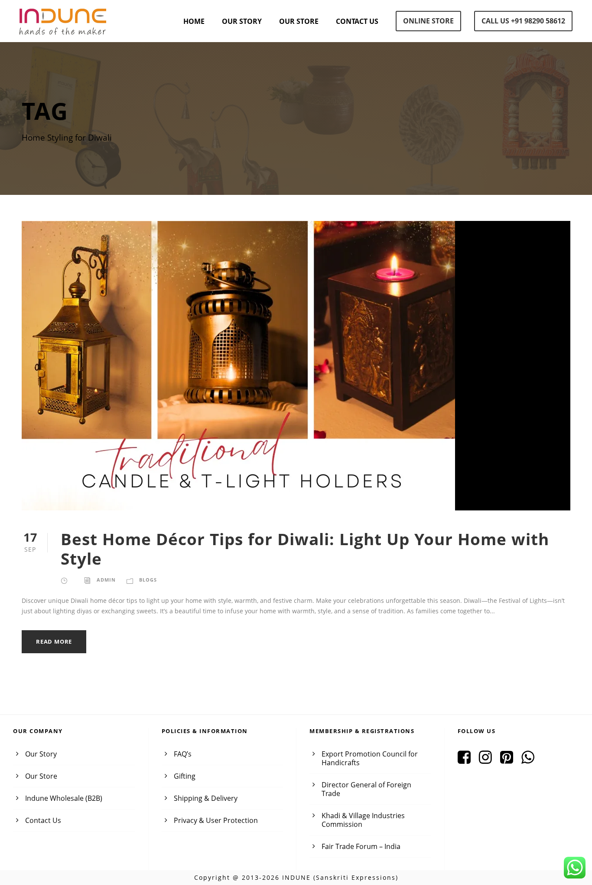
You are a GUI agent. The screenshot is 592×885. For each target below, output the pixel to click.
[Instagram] (488, 760)
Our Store (299, 21)
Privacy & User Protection (216, 820)
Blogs (148, 579)
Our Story (242, 21)
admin (106, 579)
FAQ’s (183, 754)
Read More (54, 641)
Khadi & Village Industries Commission (363, 820)
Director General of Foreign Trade (366, 789)
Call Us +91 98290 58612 (523, 21)
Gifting (184, 776)
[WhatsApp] (531, 760)
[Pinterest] (510, 760)
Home (194, 21)
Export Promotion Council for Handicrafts (370, 758)
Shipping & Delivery (205, 798)
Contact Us (357, 21)
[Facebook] (467, 760)
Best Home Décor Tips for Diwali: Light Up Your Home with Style (305, 548)
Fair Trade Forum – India (361, 846)
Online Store (428, 21)
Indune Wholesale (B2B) (63, 798)
